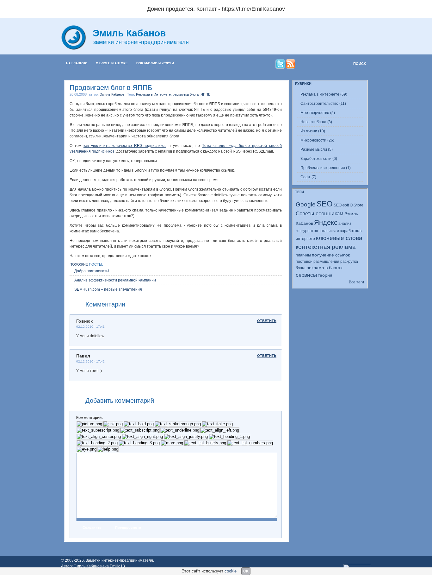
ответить (266, 321)
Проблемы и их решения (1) (325, 168)
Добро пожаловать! (91, 271)
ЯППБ (205, 94)
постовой (304, 261)
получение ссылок (331, 254)
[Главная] (77, 48)
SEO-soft (341, 205)
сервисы (306, 275)
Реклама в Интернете (153, 94)
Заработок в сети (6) (318, 158)
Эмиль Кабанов (112, 94)
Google (306, 204)
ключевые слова (339, 238)
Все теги (356, 282)
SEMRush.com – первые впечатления (108, 289)
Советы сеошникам (319, 214)
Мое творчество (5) (317, 113)
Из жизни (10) (312, 131)
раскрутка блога (186, 94)
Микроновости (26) (317, 140)
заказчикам (329, 231)
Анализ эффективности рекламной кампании (115, 280)
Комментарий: (89, 417)
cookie (231, 571)
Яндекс (325, 222)
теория (325, 275)
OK (246, 571)
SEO (325, 203)
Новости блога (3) (316, 122)
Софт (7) (308, 177)
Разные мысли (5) (316, 149)
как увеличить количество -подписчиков (124, 145)
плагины (303, 255)
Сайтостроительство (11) (323, 103)
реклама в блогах (324, 267)
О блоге (356, 205)
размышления (326, 261)
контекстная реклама (326, 246)
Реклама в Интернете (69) (323, 94)
